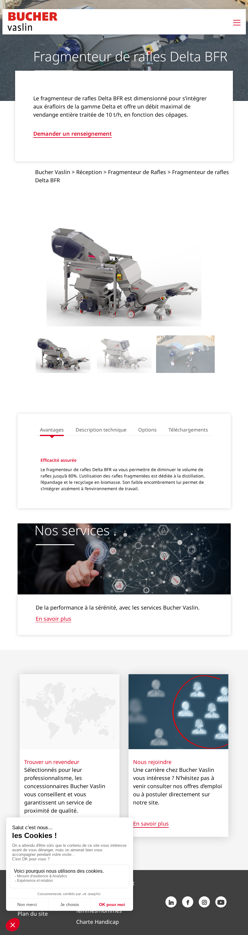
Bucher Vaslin (52, 172)
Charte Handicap (97, 921)
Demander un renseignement (72, 134)
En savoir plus (53, 618)
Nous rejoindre (152, 761)
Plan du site (33, 913)
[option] (124, 273)
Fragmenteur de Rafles (137, 172)
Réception (89, 172)
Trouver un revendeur (51, 761)
